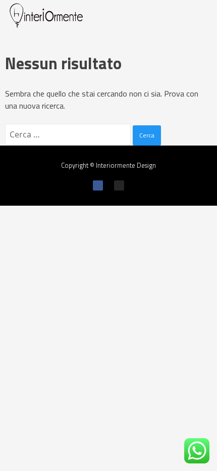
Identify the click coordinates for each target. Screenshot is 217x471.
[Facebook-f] (98, 185)
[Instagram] (119, 185)
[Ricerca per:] (69, 134)
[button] (198, 16)
